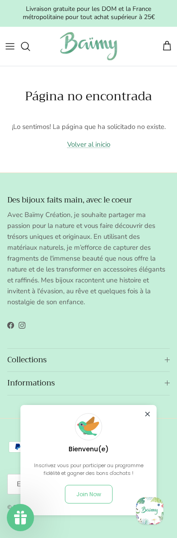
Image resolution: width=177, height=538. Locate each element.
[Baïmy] (88, 46)
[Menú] (10, 46)
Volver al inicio (88, 144)
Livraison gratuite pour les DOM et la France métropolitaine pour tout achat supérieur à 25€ (89, 13)
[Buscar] (30, 46)
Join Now (88, 494)
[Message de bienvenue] (149, 510)
